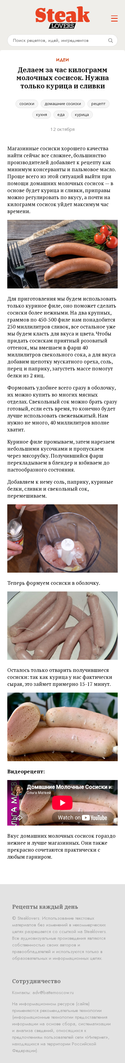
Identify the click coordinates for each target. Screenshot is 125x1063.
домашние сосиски (63, 103)
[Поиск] (110, 40)
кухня (41, 114)
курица (82, 114)
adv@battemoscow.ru (53, 992)
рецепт (98, 103)
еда (61, 114)
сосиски (26, 103)
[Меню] (114, 18)
